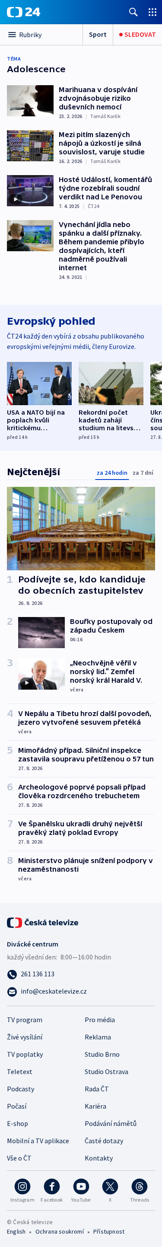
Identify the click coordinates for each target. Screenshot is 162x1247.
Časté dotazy (104, 1140)
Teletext (19, 1071)
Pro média (100, 1019)
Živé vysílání (24, 1037)
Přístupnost (108, 1231)
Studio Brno (102, 1054)
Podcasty (20, 1088)
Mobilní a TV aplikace (38, 1140)
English (16, 1231)
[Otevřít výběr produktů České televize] (152, 12)
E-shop (17, 1123)
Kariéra (95, 1106)
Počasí (16, 1106)
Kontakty (99, 1158)
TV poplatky (25, 1054)
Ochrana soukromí (59, 1231)
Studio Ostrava (106, 1071)
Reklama (98, 1037)
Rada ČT (97, 1088)
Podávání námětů (111, 1123)
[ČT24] (23, 12)
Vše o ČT (19, 1158)
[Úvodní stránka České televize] (43, 922)
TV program (24, 1019)
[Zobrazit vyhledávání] (133, 12)
